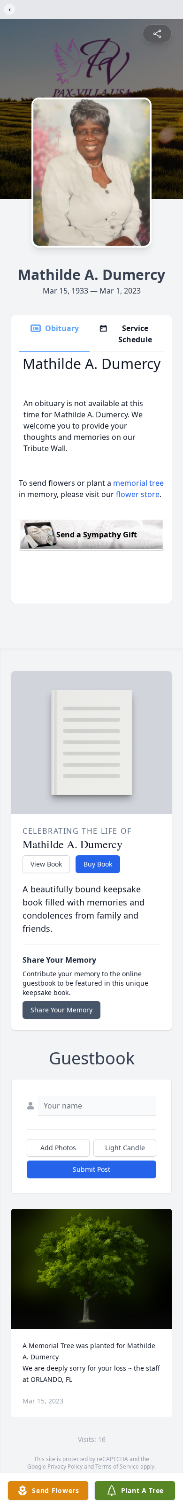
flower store (138, 494)
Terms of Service (117, 1466)
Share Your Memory (61, 1009)
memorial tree (138, 483)
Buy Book (98, 864)
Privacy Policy (65, 1466)
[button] (91, 1269)
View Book (46, 864)
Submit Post (91, 1169)
